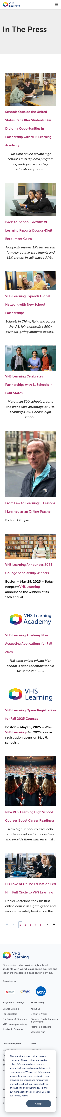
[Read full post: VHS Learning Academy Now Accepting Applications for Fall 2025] (30, 628)
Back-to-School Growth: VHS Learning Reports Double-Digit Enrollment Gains (28, 230)
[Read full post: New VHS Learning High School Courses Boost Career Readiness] (30, 805)
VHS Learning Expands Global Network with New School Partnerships (27, 304)
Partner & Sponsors (41, 1027)
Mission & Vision (39, 1014)
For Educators (10, 1014)
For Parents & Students (15, 1019)
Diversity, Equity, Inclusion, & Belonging (44, 1020)
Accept (38, 1103)
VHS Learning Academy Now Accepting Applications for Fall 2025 (28, 643)
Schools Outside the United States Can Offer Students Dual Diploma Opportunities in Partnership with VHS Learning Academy (29, 128)
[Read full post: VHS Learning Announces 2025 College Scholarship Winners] (30, 558)
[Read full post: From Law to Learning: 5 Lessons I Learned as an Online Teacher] (30, 496)
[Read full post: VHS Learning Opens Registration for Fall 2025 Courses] (30, 703)
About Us (35, 1009)
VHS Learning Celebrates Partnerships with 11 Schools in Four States (28, 385)
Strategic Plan (38, 1032)
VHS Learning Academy (15, 1024)
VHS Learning (29, 587)
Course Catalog (11, 1009)
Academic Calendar (13, 1029)
